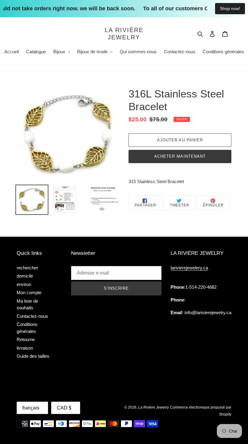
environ (24, 284)
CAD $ (64, 407)
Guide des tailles (33, 356)
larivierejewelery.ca (189, 267)
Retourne (26, 339)
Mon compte (29, 292)
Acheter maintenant (180, 156)
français (30, 407)
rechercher (27, 267)
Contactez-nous (32, 316)
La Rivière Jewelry (124, 34)
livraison (25, 347)
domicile (25, 275)
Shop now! (230, 8)
